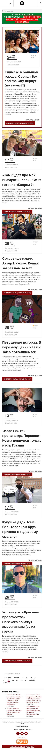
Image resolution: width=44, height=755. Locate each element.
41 (35, 678)
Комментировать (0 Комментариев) (19, 123)
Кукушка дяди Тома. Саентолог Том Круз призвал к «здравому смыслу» (20, 529)
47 (26, 680)
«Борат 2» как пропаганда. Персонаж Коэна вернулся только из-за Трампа (22, 438)
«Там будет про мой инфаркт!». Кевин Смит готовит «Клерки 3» (21, 179)
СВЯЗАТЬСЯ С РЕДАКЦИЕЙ (22, 746)
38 (22, 678)
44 (13, 680)
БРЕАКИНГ (12, 722)
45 (17, 680)
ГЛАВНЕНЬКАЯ (6, 722)
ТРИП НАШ (37, 722)
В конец (6, 683)
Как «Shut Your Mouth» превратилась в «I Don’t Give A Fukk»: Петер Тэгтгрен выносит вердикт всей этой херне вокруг (14, 699)
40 (31, 678)
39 (27, 678)
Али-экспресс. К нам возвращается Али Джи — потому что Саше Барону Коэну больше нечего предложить (34, 698)
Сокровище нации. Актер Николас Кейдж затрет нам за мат (20, 263)
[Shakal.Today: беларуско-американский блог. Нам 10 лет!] (22, 3)
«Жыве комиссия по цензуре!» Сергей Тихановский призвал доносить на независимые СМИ (33, 710)
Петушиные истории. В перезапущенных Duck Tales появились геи (21, 347)
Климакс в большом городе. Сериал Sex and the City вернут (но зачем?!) (21, 78)
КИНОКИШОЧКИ (18, 722)
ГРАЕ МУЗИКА (26, 722)
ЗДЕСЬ (26, 22)
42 (4, 680)
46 (21, 680)
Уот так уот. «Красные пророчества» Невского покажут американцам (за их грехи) (20, 622)
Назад (16, 678)
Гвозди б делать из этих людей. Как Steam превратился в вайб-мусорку (14, 711)
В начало (7, 678)
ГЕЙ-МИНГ (32, 722)
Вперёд (32, 680)
